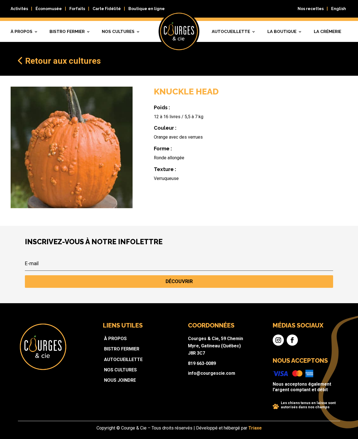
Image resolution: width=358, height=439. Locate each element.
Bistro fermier (67, 31)
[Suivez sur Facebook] (292, 340)
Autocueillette (231, 31)
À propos (21, 31)
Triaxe (255, 428)
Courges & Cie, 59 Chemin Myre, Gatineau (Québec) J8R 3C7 (215, 346)
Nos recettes (311, 8)
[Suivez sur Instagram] (278, 340)
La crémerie (327, 31)
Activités (19, 8)
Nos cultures (118, 31)
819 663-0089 (202, 363)
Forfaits (77, 8)
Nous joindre (120, 380)
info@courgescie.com (211, 373)
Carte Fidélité (107, 8)
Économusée (49, 8)
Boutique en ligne (146, 8)
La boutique (281, 31)
